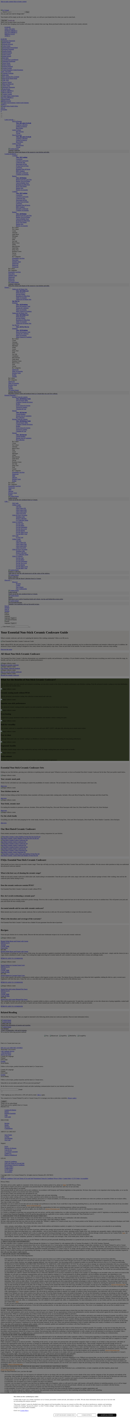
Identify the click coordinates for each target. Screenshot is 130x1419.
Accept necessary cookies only (65, 1415)
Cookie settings (87, 1415)
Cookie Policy (24, 1410)
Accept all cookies (107, 1415)
